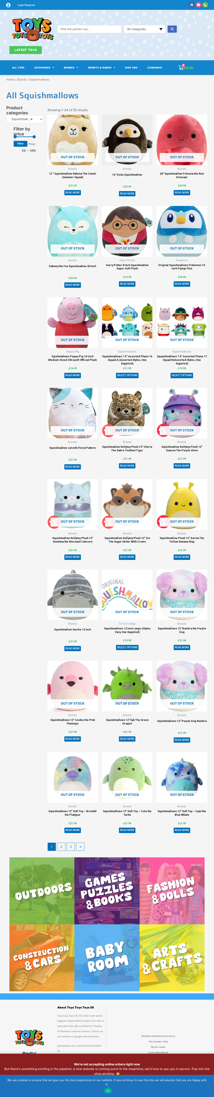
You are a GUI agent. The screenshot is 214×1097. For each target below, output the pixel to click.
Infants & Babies (100, 67)
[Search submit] (172, 29)
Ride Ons (131, 67)
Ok (108, 1090)
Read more (72, 192)
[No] (209, 1086)
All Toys (18, 67)
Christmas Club (158, 1041)
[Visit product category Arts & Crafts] (172, 957)
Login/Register (26, 5)
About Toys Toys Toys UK (75, 1007)
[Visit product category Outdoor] (41, 890)
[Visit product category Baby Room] (106, 957)
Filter (20, 143)
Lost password (158, 1052)
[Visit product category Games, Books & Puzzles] (106, 890)
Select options (127, 375)
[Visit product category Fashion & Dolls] (172, 890)
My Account (158, 1047)
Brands (69, 67)
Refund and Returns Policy (158, 1036)
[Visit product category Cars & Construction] (41, 957)
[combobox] (24, 119)
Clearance (154, 67)
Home (10, 79)
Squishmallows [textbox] (21, 119)
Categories (42, 67)
